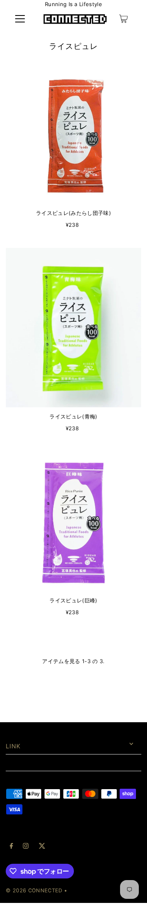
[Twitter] (42, 847)
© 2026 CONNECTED (34, 890)
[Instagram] (26, 847)
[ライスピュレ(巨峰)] (73, 521)
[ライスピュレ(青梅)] (73, 327)
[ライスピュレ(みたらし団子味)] (73, 136)
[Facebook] (11, 847)
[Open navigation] (20, 19)
